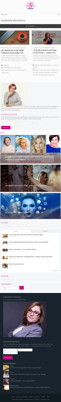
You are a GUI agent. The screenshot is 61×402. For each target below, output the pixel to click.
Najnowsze (45, 231)
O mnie (13, 396)
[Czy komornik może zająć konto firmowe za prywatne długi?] (5, 237)
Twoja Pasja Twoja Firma (47, 75)
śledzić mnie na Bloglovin (13, 110)
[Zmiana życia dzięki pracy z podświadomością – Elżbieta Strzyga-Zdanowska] (5, 258)
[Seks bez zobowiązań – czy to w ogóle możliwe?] (5, 251)
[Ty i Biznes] (30, 5)
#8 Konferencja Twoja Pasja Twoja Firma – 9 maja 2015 (44, 51)
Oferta (48, 396)
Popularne (16, 231)
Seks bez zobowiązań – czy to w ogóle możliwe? (22, 249)
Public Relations (21, 70)
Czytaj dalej (24, 60)
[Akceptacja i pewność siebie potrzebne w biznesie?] (30, 191)
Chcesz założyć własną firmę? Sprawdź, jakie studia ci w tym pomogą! (28, 242)
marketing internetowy (9, 68)
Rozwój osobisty (14, 385)
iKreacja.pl (46, 399)
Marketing (6, 65)
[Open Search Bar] (59, 14)
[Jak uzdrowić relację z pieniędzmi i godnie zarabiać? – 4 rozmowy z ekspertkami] (30, 162)
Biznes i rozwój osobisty (21, 396)
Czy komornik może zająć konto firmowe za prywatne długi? (26, 234)
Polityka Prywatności (29, 399)
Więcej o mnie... (53, 108)
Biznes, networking (40, 65)
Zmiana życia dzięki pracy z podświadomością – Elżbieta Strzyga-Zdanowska (30, 256)
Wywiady (37, 396)
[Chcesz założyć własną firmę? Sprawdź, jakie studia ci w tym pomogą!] (5, 243)
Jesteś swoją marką (40, 70)
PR (16, 70)
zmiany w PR (4, 73)
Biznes (12, 366)
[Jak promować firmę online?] (30, 218)
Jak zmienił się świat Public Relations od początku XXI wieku (12, 52)
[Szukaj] (21, 288)
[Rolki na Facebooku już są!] (5, 268)
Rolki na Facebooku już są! (16, 264)
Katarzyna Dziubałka (45, 72)
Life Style (12, 379)
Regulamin (37, 399)
